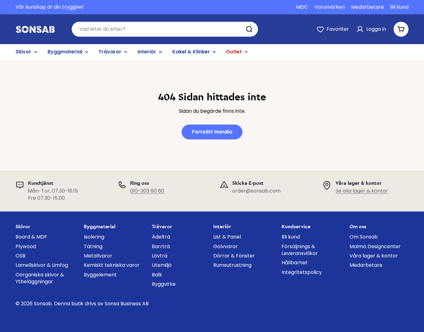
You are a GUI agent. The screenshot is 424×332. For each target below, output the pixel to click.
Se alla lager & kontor (362, 190)
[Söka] (249, 29)
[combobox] (165, 29)
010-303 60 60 (147, 190)
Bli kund (399, 7)
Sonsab (43, 303)
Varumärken (329, 7)
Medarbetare (367, 7)
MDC (302, 7)
